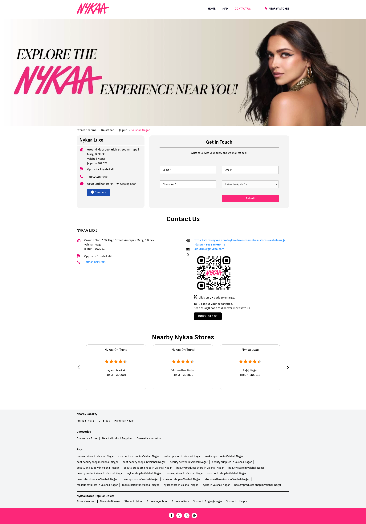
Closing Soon (128, 183)
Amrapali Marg (85, 421)
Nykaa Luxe (250, 350)
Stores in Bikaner (110, 501)
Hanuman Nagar (124, 421)
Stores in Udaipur (236, 501)
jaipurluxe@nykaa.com (209, 249)
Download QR (208, 316)
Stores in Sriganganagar (207, 501)
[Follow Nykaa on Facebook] (171, 515)
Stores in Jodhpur (157, 501)
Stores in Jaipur (133, 501)
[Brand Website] (194, 515)
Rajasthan (107, 130)
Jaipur (123, 130)
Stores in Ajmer (86, 501)
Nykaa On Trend (116, 350)
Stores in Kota (180, 501)
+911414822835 (97, 177)
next (287, 367)
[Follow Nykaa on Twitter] (179, 515)
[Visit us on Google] (187, 515)
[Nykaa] (93, 9)
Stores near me (86, 130)
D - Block (104, 421)
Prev (79, 367)
